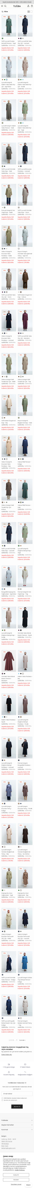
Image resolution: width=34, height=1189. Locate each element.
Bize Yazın (5, 1146)
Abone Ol (17, 1107)
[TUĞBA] (17, 6)
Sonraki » (22, 1040)
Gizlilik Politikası (20, 1170)
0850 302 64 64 (7, 1141)
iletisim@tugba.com (8, 1148)
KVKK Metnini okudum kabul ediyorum (15, 1098)
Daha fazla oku (7, 1055)
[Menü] (2, 6)
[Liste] (28, 11)
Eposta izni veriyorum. (10, 1100)
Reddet (16, 1180)
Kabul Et (16, 1175)
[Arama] (6, 6)
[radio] (2, 38)
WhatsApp (5, 1144)
